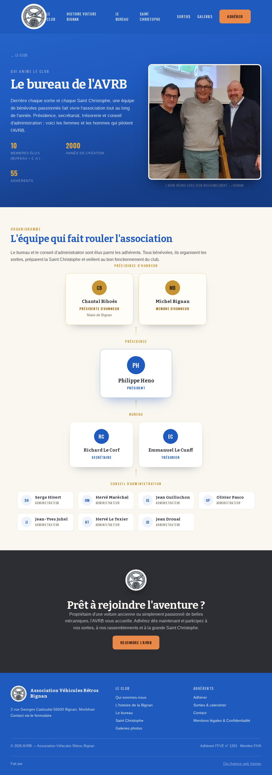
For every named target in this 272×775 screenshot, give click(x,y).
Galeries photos (129, 728)
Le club (50, 16)
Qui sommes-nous (131, 697)
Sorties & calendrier (209, 705)
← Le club (19, 55)
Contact (199, 713)
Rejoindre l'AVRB (136, 642)
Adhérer (235, 16)
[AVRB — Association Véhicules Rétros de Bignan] (33, 16)
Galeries (204, 16)
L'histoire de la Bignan (134, 705)
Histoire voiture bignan (81, 16)
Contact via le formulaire (31, 715)
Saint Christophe (150, 16)
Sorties (183, 16)
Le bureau (122, 16)
